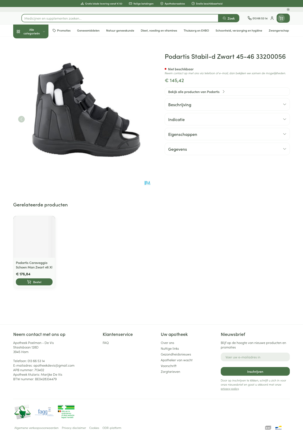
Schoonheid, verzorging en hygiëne (39, 55)
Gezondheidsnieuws (176, 354)
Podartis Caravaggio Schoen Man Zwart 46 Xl (34, 264)
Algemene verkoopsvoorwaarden (36, 428)
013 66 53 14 (36, 360)
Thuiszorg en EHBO (39, 121)
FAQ (106, 342)
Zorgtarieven (170, 371)
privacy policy (230, 388)
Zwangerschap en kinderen (39, 85)
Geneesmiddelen (39, 144)
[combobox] (119, 18)
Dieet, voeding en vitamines (39, 70)
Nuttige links (170, 348)
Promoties (24, 42)
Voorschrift (168, 365)
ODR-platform (111, 428)
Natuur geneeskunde (39, 109)
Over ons (167, 342)
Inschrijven (255, 371)
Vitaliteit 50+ (39, 97)
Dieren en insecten (39, 132)
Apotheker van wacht (177, 360)
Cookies (94, 428)
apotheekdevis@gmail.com (53, 365)
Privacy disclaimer (74, 428)
